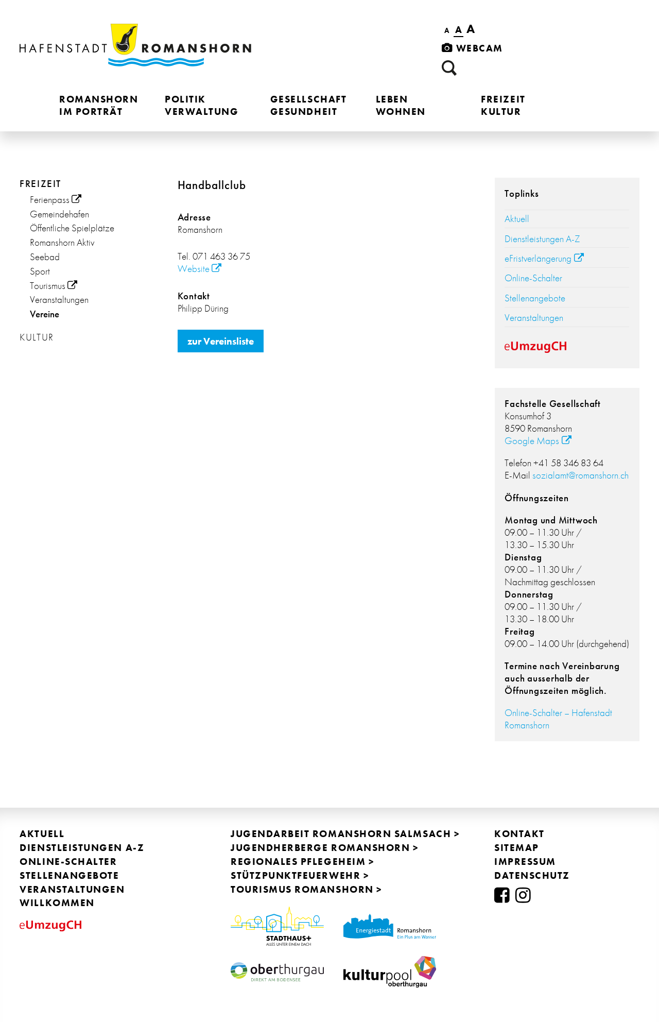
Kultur (37, 337)
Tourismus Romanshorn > (307, 889)
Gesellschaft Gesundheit (308, 105)
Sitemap (516, 847)
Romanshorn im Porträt (98, 105)
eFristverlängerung (538, 258)
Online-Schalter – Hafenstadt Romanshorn (558, 718)
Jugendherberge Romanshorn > (325, 847)
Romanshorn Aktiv (62, 242)
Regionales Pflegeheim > (302, 861)
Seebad (45, 256)
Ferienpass (50, 199)
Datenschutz (532, 875)
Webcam (478, 48)
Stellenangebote (535, 298)
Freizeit (40, 183)
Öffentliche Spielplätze (72, 228)
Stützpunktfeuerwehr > (300, 875)
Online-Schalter (533, 277)
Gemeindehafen (59, 214)
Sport (40, 271)
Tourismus (47, 285)
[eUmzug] (567, 348)
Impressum (525, 861)
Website (194, 268)
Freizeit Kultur (503, 105)
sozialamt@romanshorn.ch (580, 475)
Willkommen (57, 902)
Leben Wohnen (401, 105)
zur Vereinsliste (220, 341)
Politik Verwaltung (201, 105)
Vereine (44, 314)
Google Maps (532, 440)
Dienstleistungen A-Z (542, 238)
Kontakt (519, 833)
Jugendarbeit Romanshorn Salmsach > (345, 833)
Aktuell (517, 218)
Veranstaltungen (59, 299)
